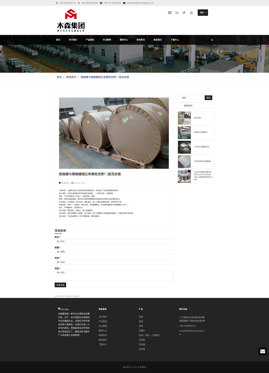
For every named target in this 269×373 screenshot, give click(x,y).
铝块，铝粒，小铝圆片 (149, 335)
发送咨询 (60, 285)
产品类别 (90, 40)
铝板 (141, 317)
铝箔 (141, 321)
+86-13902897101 (67, 3)
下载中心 (175, 40)
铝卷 (141, 326)
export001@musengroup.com (141, 3)
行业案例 (107, 40)
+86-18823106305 (89, 3)
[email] (169, 13)
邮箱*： (58, 247)
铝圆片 (142, 330)
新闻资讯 (141, 40)
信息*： (58, 268)
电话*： (58, 258)
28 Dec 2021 (79, 183)
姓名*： (58, 237)
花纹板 (142, 344)
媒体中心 (124, 40)
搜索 (208, 98)
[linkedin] (177, 13)
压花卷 (142, 349)
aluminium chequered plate (67, 296)
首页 (58, 40)
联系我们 (158, 40)
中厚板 (142, 340)
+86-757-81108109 (112, 3)
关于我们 (73, 40)
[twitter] (184, 13)
